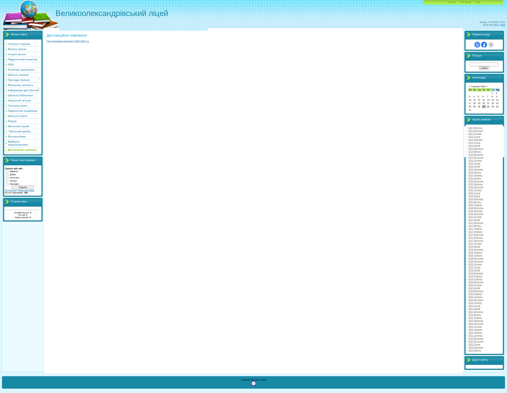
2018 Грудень (475, 264)
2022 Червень (475, 332)
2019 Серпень (475, 279)
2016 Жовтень (475, 211)
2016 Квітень (474, 202)
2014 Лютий (474, 145)
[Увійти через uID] (477, 45)
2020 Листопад (475, 300)
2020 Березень (475, 291)
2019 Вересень (475, 282)
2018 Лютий (474, 246)
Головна (451, 2)
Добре (13, 174)
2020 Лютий (474, 288)
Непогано (14, 177)
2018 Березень (475, 249)
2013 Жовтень (475, 139)
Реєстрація (465, 2)
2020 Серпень (475, 297)
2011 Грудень (475, 134)
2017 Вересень (475, 234)
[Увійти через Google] (491, 45)
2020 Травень (475, 294)
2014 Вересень (475, 154)
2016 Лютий (474, 196)
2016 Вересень (475, 208)
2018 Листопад (475, 261)
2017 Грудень (475, 243)
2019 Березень (475, 273)
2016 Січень (474, 193)
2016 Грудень (475, 217)
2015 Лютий (474, 166)
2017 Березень (475, 223)
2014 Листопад (475, 157)
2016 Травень (475, 205)
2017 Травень (475, 228)
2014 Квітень (474, 151)
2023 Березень (475, 347)
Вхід (478, 2)
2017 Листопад (475, 240)
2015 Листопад (475, 187)
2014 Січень (474, 142)
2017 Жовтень (475, 237)
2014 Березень (475, 148)
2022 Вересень (475, 338)
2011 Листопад (475, 131)
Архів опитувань (26, 190)
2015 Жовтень (475, 184)
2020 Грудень (475, 303)
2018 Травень (475, 252)
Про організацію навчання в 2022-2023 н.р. (68, 41)
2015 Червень (475, 175)
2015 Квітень (474, 172)
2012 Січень (474, 136)
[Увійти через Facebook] (484, 45)
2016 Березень (475, 199)
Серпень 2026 (478, 86)
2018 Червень (475, 255)
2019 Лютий (474, 270)
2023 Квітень (474, 350)
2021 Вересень (475, 320)
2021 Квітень (474, 314)
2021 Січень (474, 306)
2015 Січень (474, 163)
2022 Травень (475, 329)
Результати (10, 190)
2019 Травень (475, 276)
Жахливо (14, 184)
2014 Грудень (475, 160)
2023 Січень (474, 344)
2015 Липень (474, 178)
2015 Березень (475, 169)
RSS (503, 25)
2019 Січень (474, 267)
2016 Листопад (475, 214)
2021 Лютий (474, 309)
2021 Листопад (475, 323)
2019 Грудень (475, 285)
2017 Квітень (474, 225)
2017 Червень (475, 231)
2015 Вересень (475, 181)
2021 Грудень (475, 326)
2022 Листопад (475, 341)
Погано (13, 181)
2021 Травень (475, 317)
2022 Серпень (475, 335)
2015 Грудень (475, 190)
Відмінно (14, 171)
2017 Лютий (474, 220)
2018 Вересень (475, 258)
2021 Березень (475, 312)
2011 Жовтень (475, 128)
